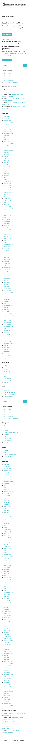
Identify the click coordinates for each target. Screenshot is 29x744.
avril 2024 (6, 137)
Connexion (6, 390)
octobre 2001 (7, 356)
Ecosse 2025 (7, 76)
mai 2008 (6, 312)
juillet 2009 (7, 297)
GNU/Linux (12, 21)
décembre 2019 (8, 186)
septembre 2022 (8, 150)
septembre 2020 (8, 171)
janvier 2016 (7, 238)
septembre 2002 (8, 343)
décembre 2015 (8, 240)
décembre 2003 (8, 328)
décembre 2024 (8, 129)
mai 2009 (6, 301)
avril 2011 (6, 280)
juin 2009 (6, 299)
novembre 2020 (8, 169)
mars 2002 (7, 352)
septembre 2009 (8, 293)
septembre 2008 (8, 305)
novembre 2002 (8, 341)
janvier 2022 (7, 158)
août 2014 (7, 257)
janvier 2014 (7, 265)
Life (5, 376)
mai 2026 (6, 116)
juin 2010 (6, 284)
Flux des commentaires (10, 394)
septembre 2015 (8, 244)
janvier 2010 (7, 291)
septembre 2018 (8, 209)
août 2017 (7, 223)
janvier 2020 (7, 184)
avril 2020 (6, 177)
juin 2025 (6, 125)
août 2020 (7, 173)
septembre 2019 (8, 192)
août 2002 (7, 345)
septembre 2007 (8, 316)
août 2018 (7, 211)
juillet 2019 (7, 194)
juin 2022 (6, 154)
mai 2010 (6, 286)
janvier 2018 (7, 215)
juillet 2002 (7, 347)
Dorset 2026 (7, 74)
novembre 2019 (8, 188)
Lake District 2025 (9, 78)
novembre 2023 (8, 142)
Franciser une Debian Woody (12, 23)
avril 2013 (6, 272)
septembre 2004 (8, 326)
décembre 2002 (8, 339)
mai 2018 (6, 213)
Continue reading (7, 34)
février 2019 (7, 198)
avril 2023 (6, 146)
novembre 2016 (8, 232)
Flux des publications (9, 392)
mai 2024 (6, 135)
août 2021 (7, 163)
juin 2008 (6, 310)
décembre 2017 (8, 217)
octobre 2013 (7, 268)
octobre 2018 (7, 207)
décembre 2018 (8, 202)
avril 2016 (6, 236)
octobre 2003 (7, 330)
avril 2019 (6, 196)
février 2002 (7, 354)
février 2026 (7, 119)
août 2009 (7, 295)
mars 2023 (7, 148)
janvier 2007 (7, 318)
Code (5, 365)
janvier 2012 (7, 276)
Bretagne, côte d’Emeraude (11, 82)
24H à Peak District (9, 80)
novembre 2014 (8, 255)
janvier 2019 (7, 200)
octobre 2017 (7, 219)
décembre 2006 (8, 320)
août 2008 (7, 307)
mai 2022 (6, 156)
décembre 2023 (8, 139)
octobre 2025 (7, 121)
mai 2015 (6, 251)
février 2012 (7, 274)
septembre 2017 (8, 221)
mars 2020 (7, 179)
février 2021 (7, 167)
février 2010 (7, 289)
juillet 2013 (7, 270)
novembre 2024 (8, 131)
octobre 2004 (7, 324)
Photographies (8, 378)
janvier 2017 (7, 230)
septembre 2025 (8, 123)
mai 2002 (6, 349)
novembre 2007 (8, 314)
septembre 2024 (8, 133)
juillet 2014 (7, 259)
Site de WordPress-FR (9, 396)
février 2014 (7, 263)
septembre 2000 (8, 358)
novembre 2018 (8, 205)
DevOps (6, 368)
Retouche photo (8, 380)
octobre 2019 (7, 190)
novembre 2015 (8, 242)
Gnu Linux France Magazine (11, 372)
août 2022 (7, 152)
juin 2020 (6, 175)
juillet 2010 (7, 282)
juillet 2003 (7, 333)
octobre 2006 (7, 322)
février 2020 (7, 181)
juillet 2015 (7, 247)
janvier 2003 (7, 337)
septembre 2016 (8, 234)
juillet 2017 (7, 226)
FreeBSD (6, 370)
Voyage (6, 382)
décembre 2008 (8, 303)
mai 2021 (6, 165)
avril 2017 (6, 228)
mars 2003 (7, 335)
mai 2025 (6, 127)
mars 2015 (7, 253)
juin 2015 (6, 249)
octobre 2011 (7, 278)
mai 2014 (6, 261)
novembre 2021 (8, 161)
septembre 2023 (8, 144)
